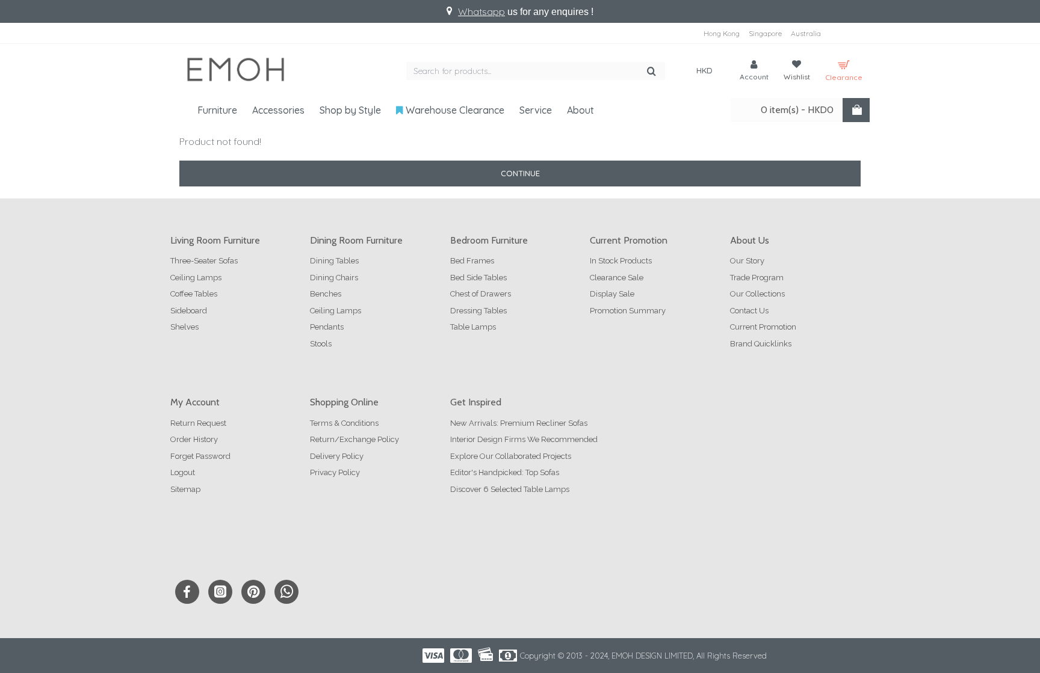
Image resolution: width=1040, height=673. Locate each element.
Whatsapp (481, 11)
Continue (520, 173)
